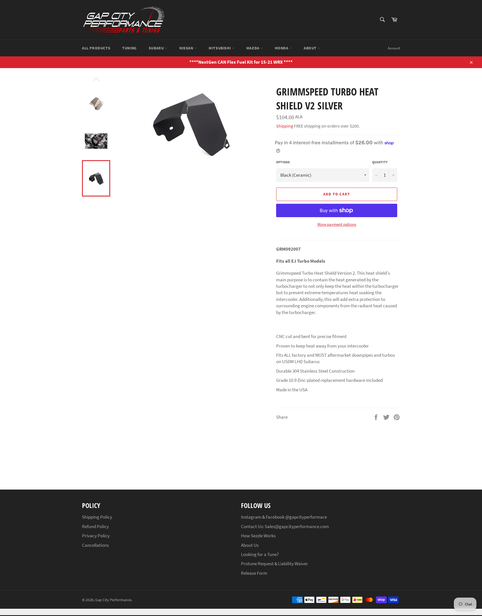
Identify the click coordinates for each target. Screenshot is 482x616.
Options (283, 162)
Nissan (186, 48)
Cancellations (95, 545)
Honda (282, 48)
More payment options (336, 224)
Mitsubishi (220, 48)
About (311, 48)
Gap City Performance (113, 600)
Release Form (254, 573)
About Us (250, 545)
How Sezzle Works (258, 536)
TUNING (129, 48)
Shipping (284, 126)
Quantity (379, 162)
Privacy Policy (96, 536)
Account (394, 48)
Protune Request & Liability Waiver (274, 563)
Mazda (253, 48)
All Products (96, 48)
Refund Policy (95, 526)
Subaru (157, 48)
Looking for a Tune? (260, 554)
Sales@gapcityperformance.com (297, 526)
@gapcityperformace (306, 517)
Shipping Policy (97, 517)
